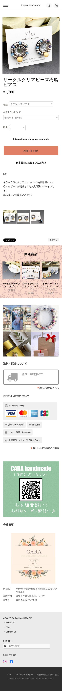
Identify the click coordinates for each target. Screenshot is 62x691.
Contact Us (11, 632)
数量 (5, 127)
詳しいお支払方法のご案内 (46, 448)
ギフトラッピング (12, 112)
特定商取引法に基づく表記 (48, 675)
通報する (53, 240)
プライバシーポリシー (24, 675)
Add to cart (30, 150)
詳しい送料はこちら (49, 388)
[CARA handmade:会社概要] (31, 557)
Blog (8, 627)
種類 (5, 104)
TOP (9, 675)
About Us (10, 622)
